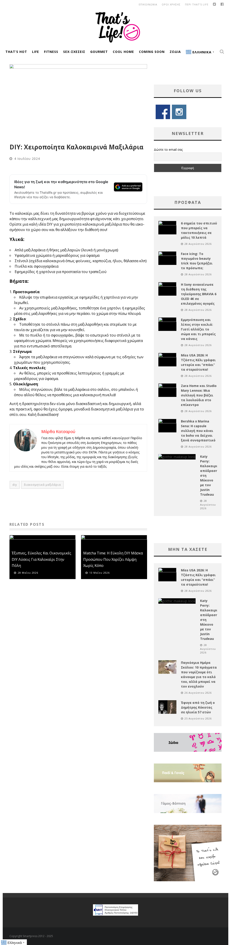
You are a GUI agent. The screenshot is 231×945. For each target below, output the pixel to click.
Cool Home (123, 51)
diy (14, 485)
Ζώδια (175, 51)
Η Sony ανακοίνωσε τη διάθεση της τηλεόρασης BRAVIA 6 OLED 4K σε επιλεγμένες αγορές (198, 294)
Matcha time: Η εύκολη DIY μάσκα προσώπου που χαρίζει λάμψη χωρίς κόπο (113, 559)
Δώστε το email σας (168, 149)
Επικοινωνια (148, 4)
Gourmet (99, 51)
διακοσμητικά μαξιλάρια (42, 485)
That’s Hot (16, 51)
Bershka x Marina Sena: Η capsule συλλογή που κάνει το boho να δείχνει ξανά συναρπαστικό (198, 430)
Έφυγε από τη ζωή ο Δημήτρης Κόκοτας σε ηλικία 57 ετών (198, 707)
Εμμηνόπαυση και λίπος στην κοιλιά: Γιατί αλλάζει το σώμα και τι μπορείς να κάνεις (198, 329)
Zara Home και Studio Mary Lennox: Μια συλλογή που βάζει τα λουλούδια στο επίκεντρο (199, 395)
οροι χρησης (171, 4)
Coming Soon (152, 51)
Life (35, 51)
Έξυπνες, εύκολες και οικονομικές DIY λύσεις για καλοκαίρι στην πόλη (41, 559)
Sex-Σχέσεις (74, 51)
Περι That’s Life (196, 4)
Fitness (51, 51)
